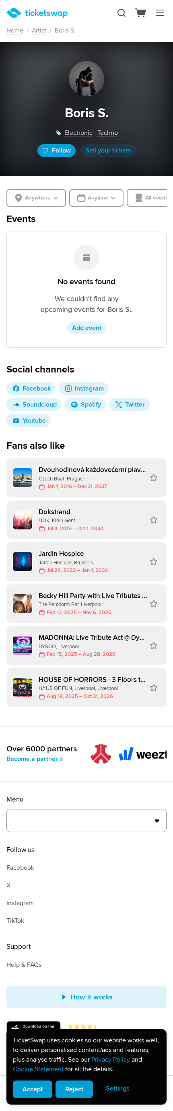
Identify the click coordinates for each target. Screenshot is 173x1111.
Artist (39, 30)
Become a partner (32, 759)
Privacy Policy (110, 1060)
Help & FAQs (23, 965)
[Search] (121, 12)
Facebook (20, 868)
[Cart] (140, 12)
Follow (61, 151)
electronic (78, 133)
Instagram (20, 903)
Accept (33, 1089)
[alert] (86, 1067)
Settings (118, 1089)
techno (107, 133)
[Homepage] (37, 13)
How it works (91, 997)
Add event (86, 328)
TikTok (15, 921)
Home (14, 30)
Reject (74, 1089)
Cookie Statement (38, 1069)
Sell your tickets (108, 151)
